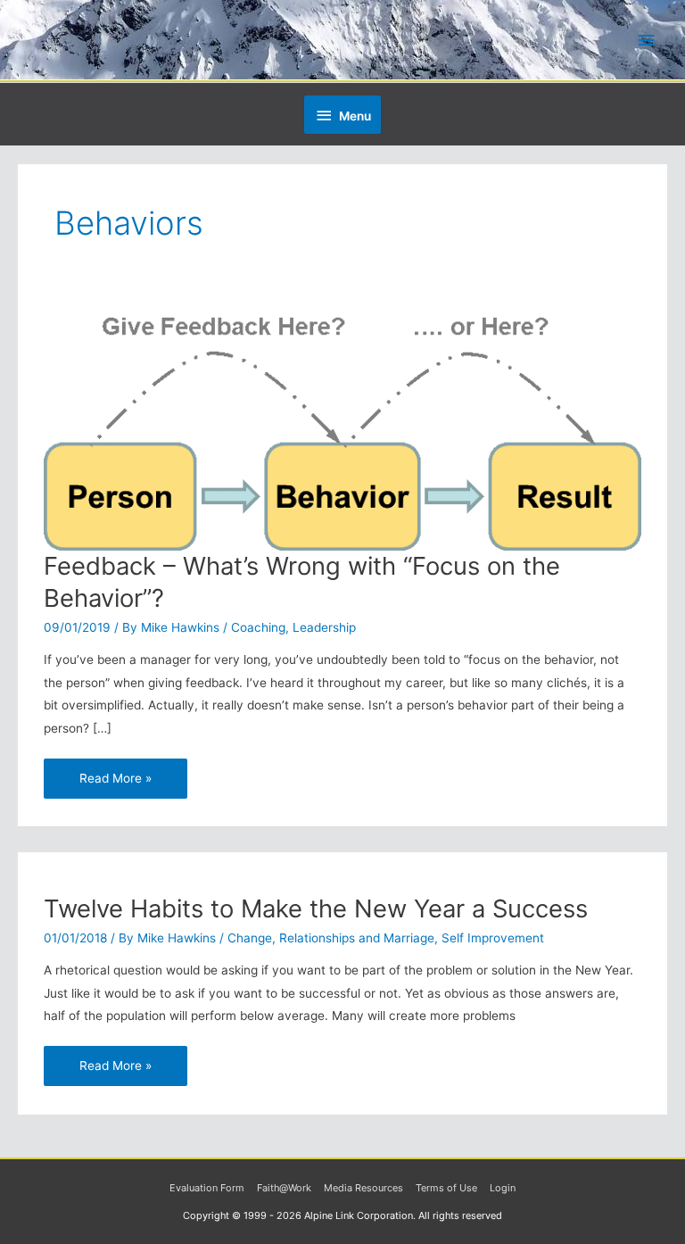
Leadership (324, 627)
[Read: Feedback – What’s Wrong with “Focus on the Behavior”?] (342, 426)
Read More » (115, 772)
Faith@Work (284, 1188)
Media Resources (363, 1188)
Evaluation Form (206, 1188)
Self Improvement (493, 938)
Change (249, 938)
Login (503, 1188)
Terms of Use (446, 1188)
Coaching (258, 627)
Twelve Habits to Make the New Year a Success (316, 908)
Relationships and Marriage (356, 938)
